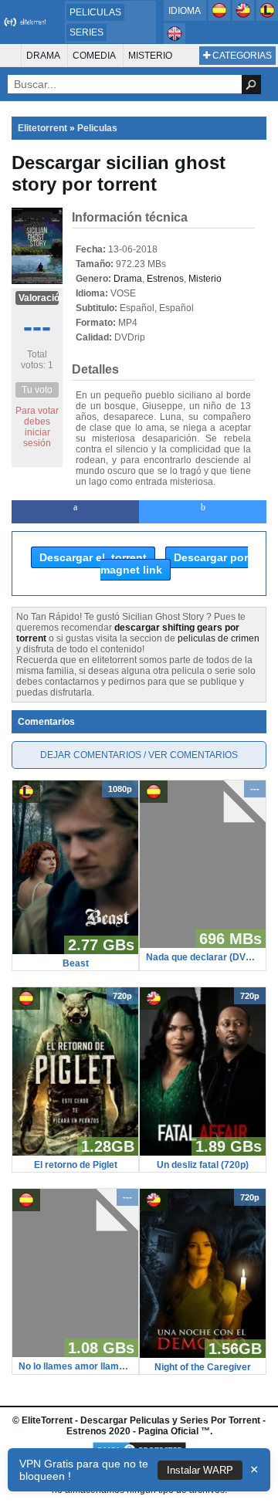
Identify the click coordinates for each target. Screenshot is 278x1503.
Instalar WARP (200, 1470)
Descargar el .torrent (93, 557)
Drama (43, 55)
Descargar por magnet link (174, 563)
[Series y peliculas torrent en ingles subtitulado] (244, 17)
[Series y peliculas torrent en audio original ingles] (174, 41)
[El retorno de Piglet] (75, 1152)
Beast (76, 963)
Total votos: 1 (37, 360)
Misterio (150, 55)
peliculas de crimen (218, 638)
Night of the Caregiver (202, 1367)
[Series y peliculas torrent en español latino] (267, 17)
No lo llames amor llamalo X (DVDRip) (75, 1366)
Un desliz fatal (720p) (203, 1164)
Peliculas (95, 12)
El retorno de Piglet (75, 1164)
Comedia (94, 55)
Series (86, 32)
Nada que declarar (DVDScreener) (202, 957)
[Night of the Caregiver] (203, 1354)
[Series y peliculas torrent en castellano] (220, 17)
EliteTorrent (47, 1420)
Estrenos (165, 278)
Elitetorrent (42, 128)
